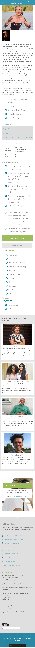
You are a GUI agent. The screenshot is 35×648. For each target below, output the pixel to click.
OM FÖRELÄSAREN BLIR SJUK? (14, 539)
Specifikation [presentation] (7, 124)
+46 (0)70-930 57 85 (23, 580)
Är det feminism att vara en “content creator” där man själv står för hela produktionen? (18, 177)
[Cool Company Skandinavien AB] (10, 628)
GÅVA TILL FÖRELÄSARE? (12, 543)
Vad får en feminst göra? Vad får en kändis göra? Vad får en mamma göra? (19, 199)
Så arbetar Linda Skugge (17, 110)
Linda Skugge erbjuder (16, 114)
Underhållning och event (17, 263)
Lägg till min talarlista (17, 238)
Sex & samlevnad (15, 290)
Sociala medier (14, 274)
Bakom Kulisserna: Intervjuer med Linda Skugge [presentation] (17, 137)
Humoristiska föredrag (17, 266)
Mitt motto (12, 309)
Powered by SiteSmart (19, 646)
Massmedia (12, 270)
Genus (10, 282)
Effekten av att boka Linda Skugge (18, 100)
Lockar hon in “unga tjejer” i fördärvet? (18, 207)
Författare (12, 294)
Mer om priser (13, 305)
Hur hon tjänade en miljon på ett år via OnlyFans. (19, 167)
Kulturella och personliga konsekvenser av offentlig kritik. (17, 189)
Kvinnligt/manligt (15, 286)
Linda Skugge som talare (17, 106)
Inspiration (12, 255)
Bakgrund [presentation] (6, 129)
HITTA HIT (8, 557)
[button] (2, 3)
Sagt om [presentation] (5, 133)
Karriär (11, 278)
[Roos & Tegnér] (6, 623)
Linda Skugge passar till (17, 118)
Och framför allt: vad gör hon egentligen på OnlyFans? (19, 230)
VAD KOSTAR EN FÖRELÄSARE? (14, 535)
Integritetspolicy (10, 561)
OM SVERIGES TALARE (11, 553)
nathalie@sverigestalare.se (18, 496)
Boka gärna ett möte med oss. (11, 565)
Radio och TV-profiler (16, 259)
